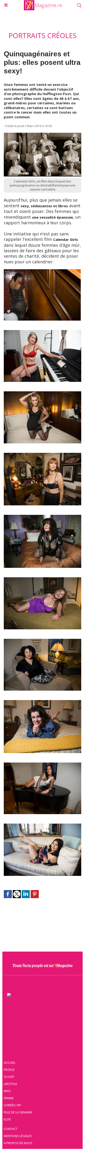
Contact (10, 1129)
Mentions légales (18, 1136)
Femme (9, 1098)
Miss (7, 1091)
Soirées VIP (12, 1105)
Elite (7, 1119)
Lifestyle (10, 1084)
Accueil (9, 1062)
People (9, 1070)
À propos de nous (18, 1143)
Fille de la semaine (18, 1112)
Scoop (9, 1077)
